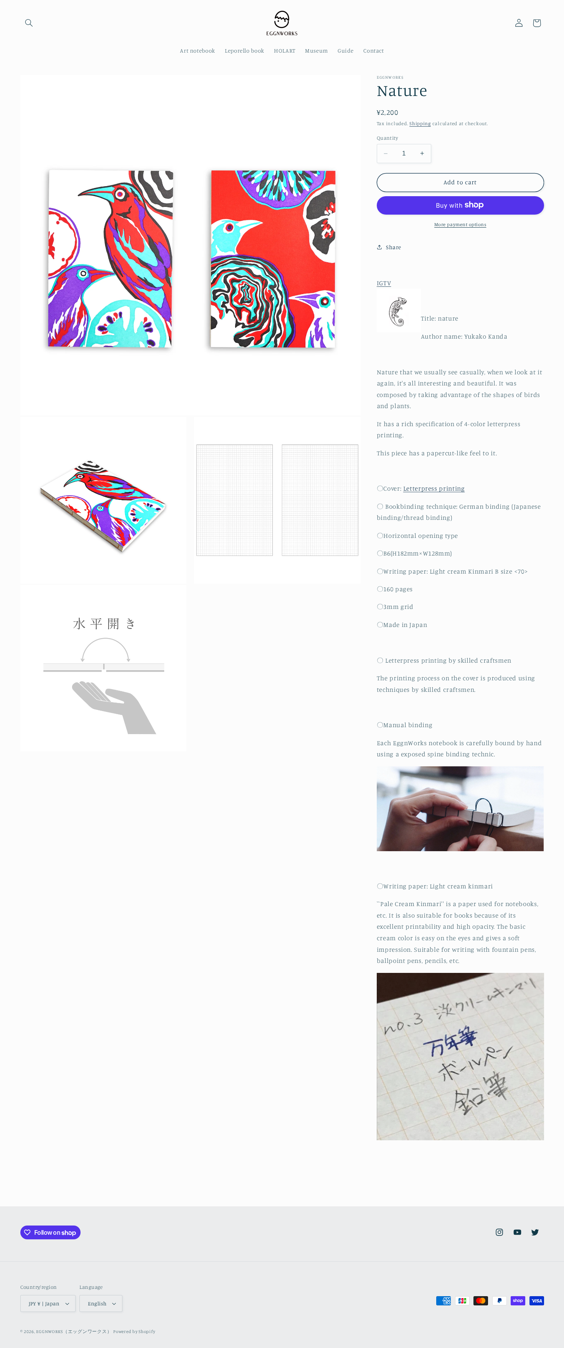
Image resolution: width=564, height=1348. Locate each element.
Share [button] (393, 246)
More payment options (460, 224)
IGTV (384, 282)
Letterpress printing (434, 488)
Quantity (387, 138)
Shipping (420, 123)
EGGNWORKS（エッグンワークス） (74, 1331)
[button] (29, 23)
